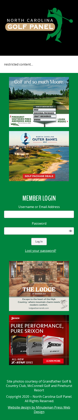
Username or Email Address (39, 207)
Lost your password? (40, 250)
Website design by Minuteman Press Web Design (39, 409)
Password (39, 223)
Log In (39, 241)
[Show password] (70, 231)
